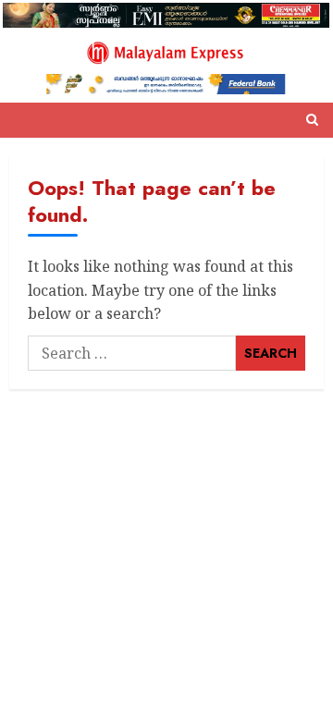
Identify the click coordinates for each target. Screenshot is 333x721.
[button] (312, 120)
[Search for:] (132, 353)
